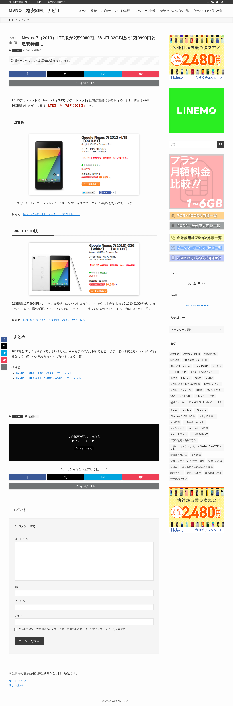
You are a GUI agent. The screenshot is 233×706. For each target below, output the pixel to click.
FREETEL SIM (178, 372)
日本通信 (196, 454)
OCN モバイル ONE (180, 396)
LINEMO (185, 378)
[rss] (212, 2)
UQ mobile (200, 410)
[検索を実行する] (220, 144)
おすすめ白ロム (207, 416)
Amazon (174, 354)
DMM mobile (201, 366)
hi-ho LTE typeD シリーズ (204, 372)
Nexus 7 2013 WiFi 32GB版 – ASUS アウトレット (56, 319)
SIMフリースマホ (205, 396)
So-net (173, 410)
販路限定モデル (213, 472)
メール (20, 601)
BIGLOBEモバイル (180, 366)
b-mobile (174, 360)
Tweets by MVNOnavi (196, 305)
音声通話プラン (178, 478)
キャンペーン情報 (198, 428)
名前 (19, 587)
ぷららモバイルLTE (194, 422)
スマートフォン (178, 434)
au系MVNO (210, 354)
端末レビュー (194, 472)
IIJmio (173, 378)
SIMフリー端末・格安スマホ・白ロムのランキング (196, 403)
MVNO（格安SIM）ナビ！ (35, 10)
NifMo (199, 390)
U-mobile (186, 410)
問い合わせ (16, 685)
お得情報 (33, 416)
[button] (27, 74)
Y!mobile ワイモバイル (182, 416)
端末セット (176, 472)
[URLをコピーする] (4, 367)
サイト (18, 615)
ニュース (17, 50)
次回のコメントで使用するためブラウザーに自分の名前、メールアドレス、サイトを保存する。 (73, 629)
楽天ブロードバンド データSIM (187, 460)
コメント (21, 538)
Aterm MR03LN (191, 354)
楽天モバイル (215, 460)
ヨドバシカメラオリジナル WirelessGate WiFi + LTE (195, 447)
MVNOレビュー (212, 384)
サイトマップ (17, 680)
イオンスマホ (177, 428)
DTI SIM (216, 366)
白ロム (173, 466)
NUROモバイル (215, 390)
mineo (198, 378)
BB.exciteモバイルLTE (196, 360)
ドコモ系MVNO (199, 434)
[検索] (222, 2)
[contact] (217, 2)
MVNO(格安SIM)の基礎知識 (185, 384)
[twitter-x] (207, 2)
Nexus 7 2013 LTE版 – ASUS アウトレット (51, 214)
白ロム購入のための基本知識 (197, 466)
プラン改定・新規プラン (183, 440)
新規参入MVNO (178, 454)
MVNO (209, 378)
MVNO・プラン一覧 (181, 390)
